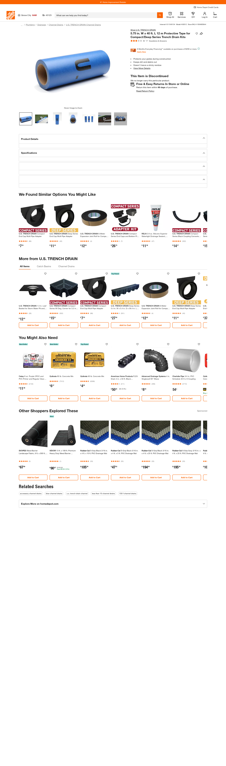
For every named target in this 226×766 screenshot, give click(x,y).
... (21, 25)
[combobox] (106, 15)
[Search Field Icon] (160, 15)
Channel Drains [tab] (66, 266)
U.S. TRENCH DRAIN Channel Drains (83, 24)
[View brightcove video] (104, 118)
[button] (113, 139)
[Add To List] (197, 33)
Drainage (41, 24)
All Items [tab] (25, 266)
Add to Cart (33, 325)
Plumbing (30, 24)
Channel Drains (56, 24)
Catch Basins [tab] (44, 266)
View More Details (141, 68)
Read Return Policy (145, 91)
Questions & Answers (158, 41)
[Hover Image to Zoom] (73, 67)
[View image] (25, 118)
